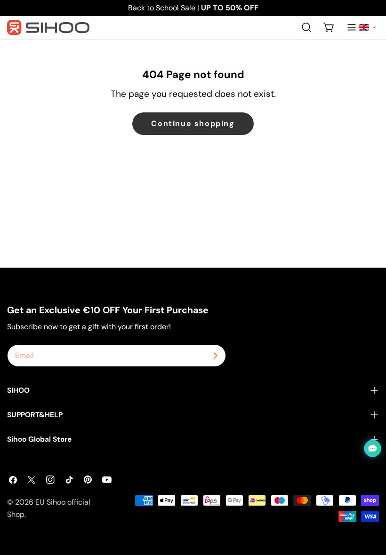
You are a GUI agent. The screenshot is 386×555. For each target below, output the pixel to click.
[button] (367, 27)
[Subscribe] (215, 355)
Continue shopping (192, 123)
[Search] (306, 27)
